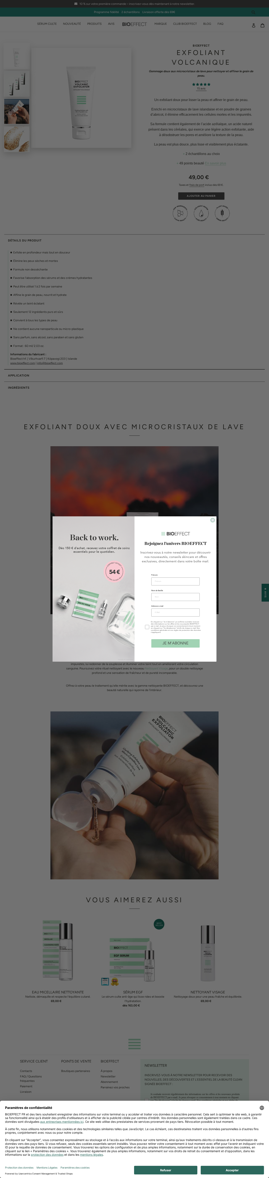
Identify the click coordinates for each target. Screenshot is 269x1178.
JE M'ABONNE (175, 643)
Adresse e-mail (157, 606)
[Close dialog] (213, 520)
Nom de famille (157, 591)
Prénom (154, 575)
